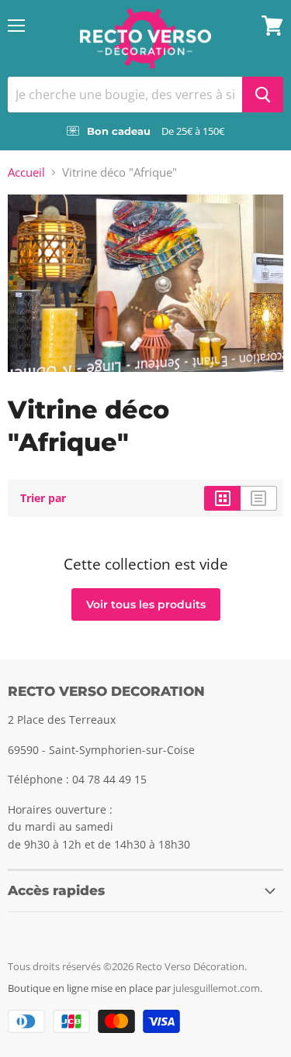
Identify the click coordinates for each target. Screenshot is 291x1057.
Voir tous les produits (146, 604)
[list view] (259, 498)
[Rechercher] (262, 94)
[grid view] (222, 498)
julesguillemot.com (216, 988)
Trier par (43, 498)
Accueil (26, 172)
